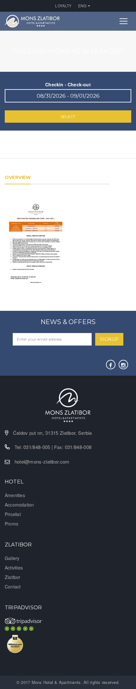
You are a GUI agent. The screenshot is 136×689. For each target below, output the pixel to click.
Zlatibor (13, 577)
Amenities (15, 495)
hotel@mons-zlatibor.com (42, 461)
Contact (13, 586)
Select (68, 116)
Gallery (12, 558)
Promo (11, 523)
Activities (14, 567)
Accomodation (19, 504)
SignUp (109, 339)
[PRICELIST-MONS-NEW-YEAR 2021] (36, 244)
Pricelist (13, 514)
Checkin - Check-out (68, 84)
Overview (18, 177)
